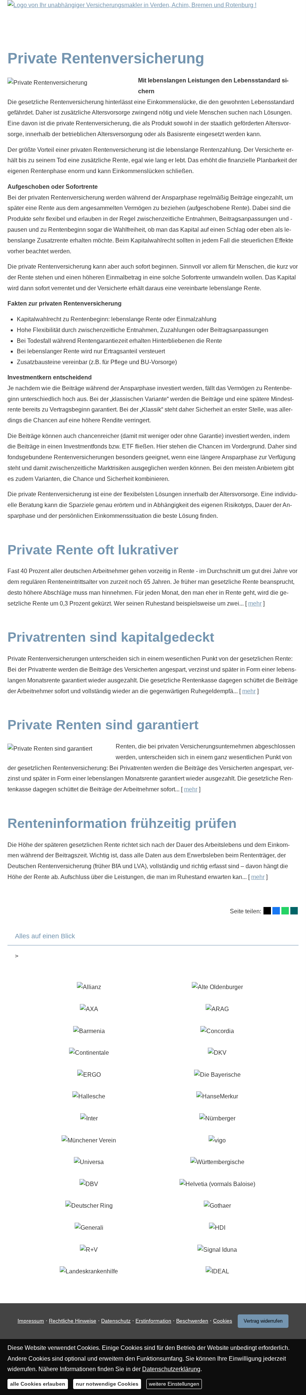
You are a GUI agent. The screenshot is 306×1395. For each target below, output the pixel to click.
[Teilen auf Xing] (294, 910)
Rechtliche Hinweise (72, 1321)
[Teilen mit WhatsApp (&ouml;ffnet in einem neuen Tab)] (285, 910)
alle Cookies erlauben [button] (37, 1384)
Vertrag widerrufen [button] (263, 1321)
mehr (255, 603)
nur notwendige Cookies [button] (107, 1384)
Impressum (31, 1321)
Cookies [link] (222, 1321)
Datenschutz (116, 1321)
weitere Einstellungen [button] (174, 1384)
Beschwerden (192, 1321)
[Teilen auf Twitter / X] (267, 910)
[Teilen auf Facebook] (276, 910)
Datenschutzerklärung (171, 1369)
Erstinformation (153, 1321)
